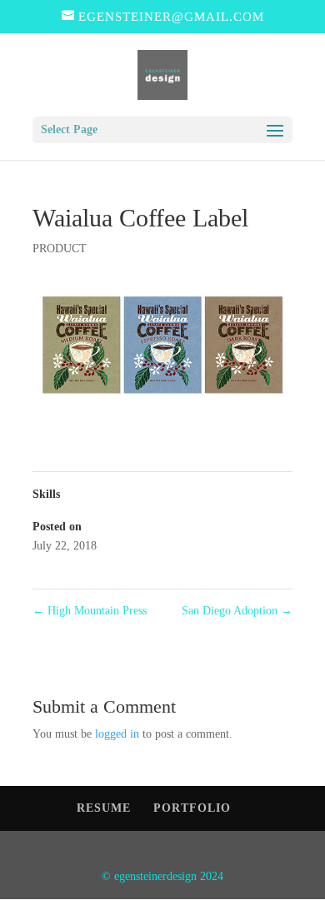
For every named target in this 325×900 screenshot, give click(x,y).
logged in (117, 734)
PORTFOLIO (192, 808)
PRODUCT (59, 248)
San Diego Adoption (237, 610)
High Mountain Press (89, 610)
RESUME (104, 808)
